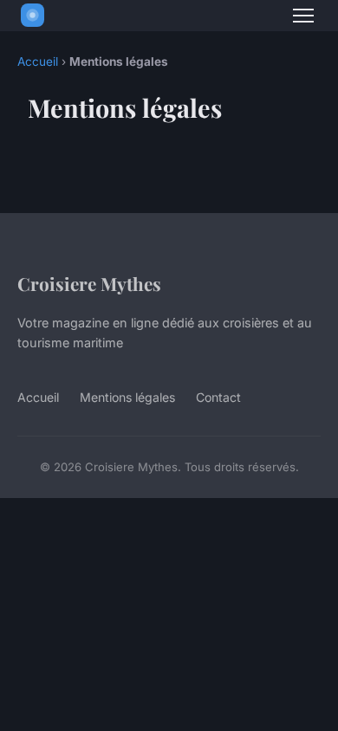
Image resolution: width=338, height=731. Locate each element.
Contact (218, 397)
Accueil (37, 61)
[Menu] (303, 15)
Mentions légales (127, 397)
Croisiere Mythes (89, 283)
